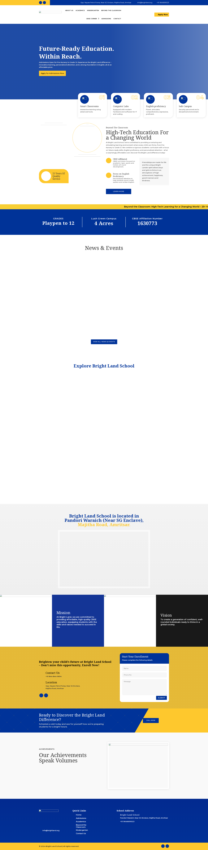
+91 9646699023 (163, 3)
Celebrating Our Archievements (58, 318)
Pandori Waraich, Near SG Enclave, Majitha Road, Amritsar (144, 818)
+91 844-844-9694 (54, 676)
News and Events (59, 271)
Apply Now (163, 15)
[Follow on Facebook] (40, 2)
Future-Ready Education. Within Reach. (76, 52)
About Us (69, 10)
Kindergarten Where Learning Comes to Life (64, 293)
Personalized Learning (149, 411)
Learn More (118, 191)
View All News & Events (104, 342)
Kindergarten (93, 10)
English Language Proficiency (104, 411)
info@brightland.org (144, 3)
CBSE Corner (91, 18)
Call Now (150, 720)
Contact (117, 18)
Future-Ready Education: (59, 411)
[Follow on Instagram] (44, 2)
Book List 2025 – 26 (50, 267)
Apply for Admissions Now (52, 73)
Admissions (106, 18)
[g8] (138, 745)
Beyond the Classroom (111, 10)
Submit (161, 698)
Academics (80, 10)
